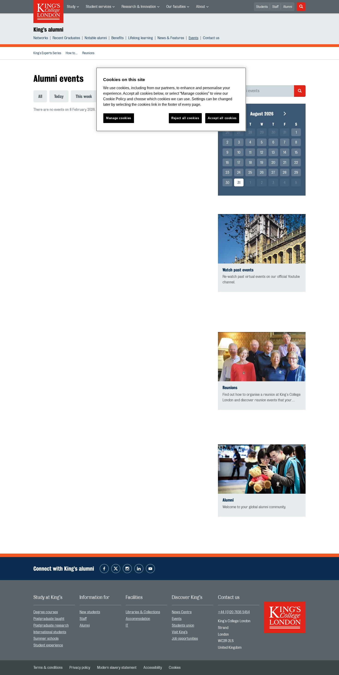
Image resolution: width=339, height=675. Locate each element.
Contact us (211, 38)
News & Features (171, 38)
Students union (183, 625)
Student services (98, 7)
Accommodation (138, 619)
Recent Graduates (66, 38)
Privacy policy (79, 667)
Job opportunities (185, 638)
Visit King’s (179, 632)
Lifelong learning (140, 38)
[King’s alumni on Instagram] (127, 568)
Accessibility (152, 667)
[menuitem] (72, 6)
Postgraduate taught (48, 619)
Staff (275, 7)
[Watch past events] (262, 239)
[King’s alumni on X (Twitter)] (115, 568)
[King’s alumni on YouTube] (150, 568)
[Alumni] (262, 469)
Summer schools (46, 638)
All (40, 96)
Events (193, 38)
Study (71, 7)
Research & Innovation (139, 7)
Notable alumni (96, 38)
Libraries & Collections (143, 612)
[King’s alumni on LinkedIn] (138, 568)
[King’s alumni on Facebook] (104, 568)
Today (59, 96)
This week (84, 96)
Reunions (88, 53)
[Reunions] (262, 357)
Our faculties (176, 7)
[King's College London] (285, 613)
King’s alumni (48, 29)
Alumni (287, 7)
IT (127, 625)
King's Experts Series (47, 53)
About (200, 7)
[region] (171, 99)
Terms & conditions (47, 667)
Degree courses (45, 612)
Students (262, 7)
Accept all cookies (222, 118)
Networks (40, 38)
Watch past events (238, 270)
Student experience (48, 645)
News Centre (182, 612)
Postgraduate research (51, 625)
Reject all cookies (185, 118)
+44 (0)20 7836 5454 (234, 612)
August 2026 (262, 113)
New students (90, 612)
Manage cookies (118, 118)
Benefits (117, 38)
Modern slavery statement (117, 667)
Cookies (175, 667)
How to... (72, 53)
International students (49, 632)
